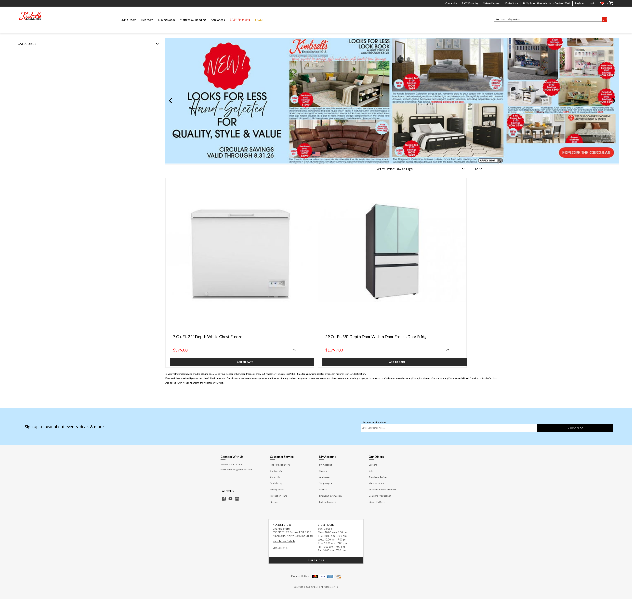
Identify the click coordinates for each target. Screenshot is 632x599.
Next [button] (614, 100)
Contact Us (451, 3)
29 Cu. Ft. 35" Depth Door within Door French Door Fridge (377, 336)
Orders (323, 471)
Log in (592, 3)
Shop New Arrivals (378, 477)
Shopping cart (326, 483)
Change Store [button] (281, 528)
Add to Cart (245, 362)
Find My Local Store (280, 464)
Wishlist (323, 489)
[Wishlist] (602, 3)
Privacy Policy (277, 489)
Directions (316, 560)
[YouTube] (230, 498)
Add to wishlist (294, 350)
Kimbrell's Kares (377, 502)
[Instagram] (237, 498)
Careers (373, 464)
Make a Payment (491, 3)
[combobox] (548, 19)
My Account (325, 464)
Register (579, 3)
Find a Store (511, 3)
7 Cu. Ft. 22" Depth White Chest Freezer (208, 336)
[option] (392, 101)
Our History (276, 483)
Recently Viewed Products (382, 489)
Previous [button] (170, 100)
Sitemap (274, 502)
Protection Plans (278, 495)
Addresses (324, 477)
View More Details (284, 541)
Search (604, 19)
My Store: (548, 3)
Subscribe (575, 427)
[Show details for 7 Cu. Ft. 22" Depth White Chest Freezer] (240, 252)
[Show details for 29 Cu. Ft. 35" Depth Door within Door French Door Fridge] (392, 252)
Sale (371, 471)
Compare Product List (380, 495)
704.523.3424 (235, 464)
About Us (275, 477)
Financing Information (330, 495)
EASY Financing (470, 3)
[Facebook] (224, 498)
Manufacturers (376, 483)
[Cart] (611, 3)
